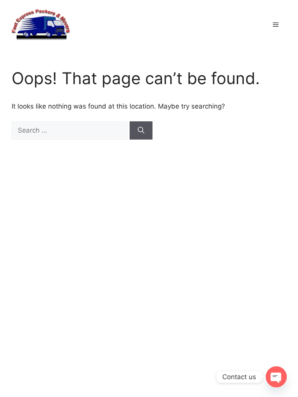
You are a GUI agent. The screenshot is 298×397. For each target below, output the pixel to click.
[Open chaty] (276, 376)
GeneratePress (223, 170)
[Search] (141, 130)
